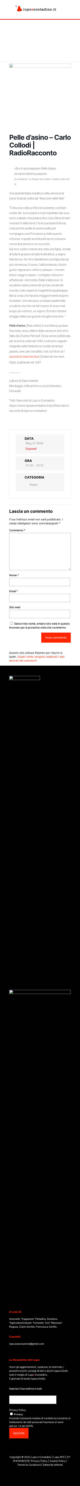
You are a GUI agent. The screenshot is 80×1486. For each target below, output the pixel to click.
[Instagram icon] (42, 1471)
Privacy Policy (17, 1410)
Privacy (18, 1414)
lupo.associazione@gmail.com (26, 1343)
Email (13, 591)
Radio (33, 484)
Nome (14, 575)
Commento (17, 530)
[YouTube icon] (37, 1471)
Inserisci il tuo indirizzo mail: (25, 1388)
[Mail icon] (46, 1471)
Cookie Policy (58, 1460)
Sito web (14, 607)
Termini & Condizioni (29, 1464)
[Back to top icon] (71, 1477)
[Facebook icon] (33, 1471)
